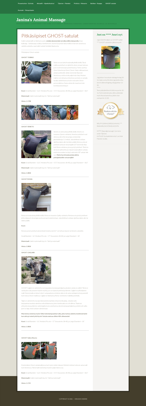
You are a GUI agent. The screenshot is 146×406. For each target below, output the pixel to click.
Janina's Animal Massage (41, 19)
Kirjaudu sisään (81, 399)
